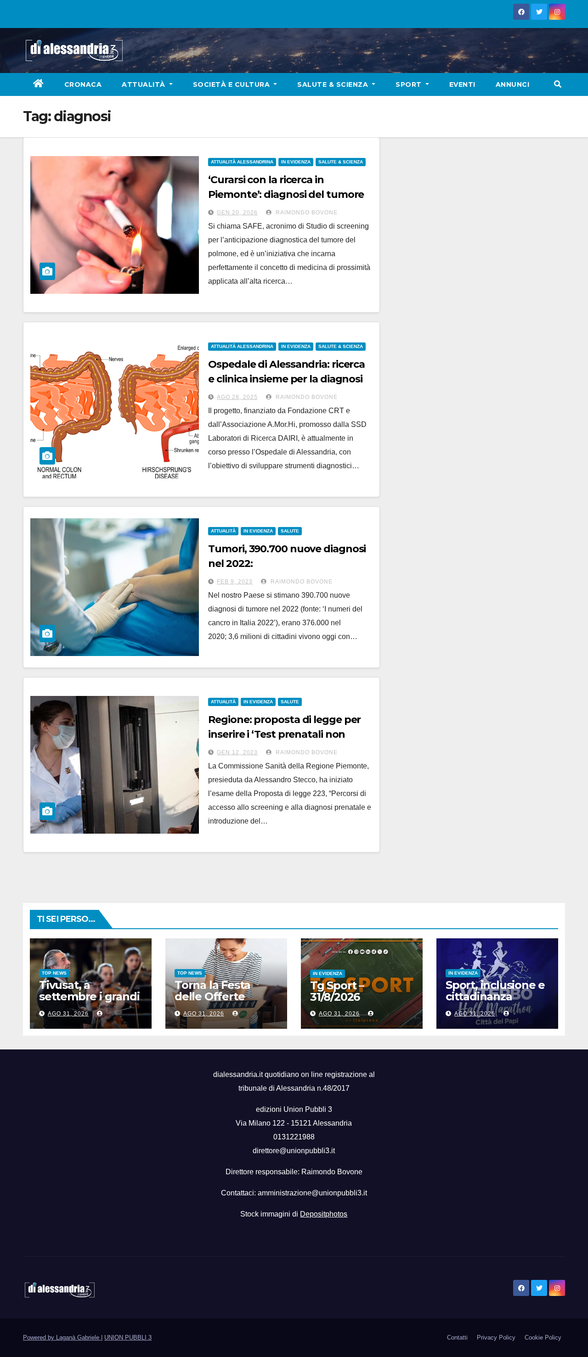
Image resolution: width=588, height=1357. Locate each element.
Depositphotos (323, 1214)
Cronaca (83, 84)
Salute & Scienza (333, 84)
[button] (557, 84)
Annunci (513, 84)
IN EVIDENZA (296, 161)
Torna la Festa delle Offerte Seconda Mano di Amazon (221, 1002)
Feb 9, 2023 (235, 581)
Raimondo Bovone (306, 212)
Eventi (462, 84)
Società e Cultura (232, 84)
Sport (410, 84)
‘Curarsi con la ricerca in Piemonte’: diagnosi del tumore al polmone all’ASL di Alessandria (289, 194)
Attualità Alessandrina (242, 161)
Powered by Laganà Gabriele (62, 1337)
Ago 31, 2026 (68, 1013)
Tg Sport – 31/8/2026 (337, 991)
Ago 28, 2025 (237, 397)
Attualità (144, 84)
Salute (290, 530)
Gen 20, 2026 (237, 212)
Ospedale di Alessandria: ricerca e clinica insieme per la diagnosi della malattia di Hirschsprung (286, 379)
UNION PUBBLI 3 (128, 1337)
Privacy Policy (496, 1337)
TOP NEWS (54, 973)
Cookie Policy (543, 1337)
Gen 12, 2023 (237, 752)
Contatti (457, 1337)
